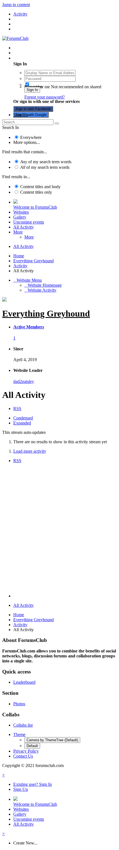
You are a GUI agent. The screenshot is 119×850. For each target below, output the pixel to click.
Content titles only (36, 192)
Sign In (32, 90)
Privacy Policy (26, 751)
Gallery (19, 217)
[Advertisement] (59, 529)
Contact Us (23, 756)
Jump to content (16, 4)
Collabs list (23, 725)
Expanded (22, 423)
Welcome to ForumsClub (35, 207)
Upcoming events (28, 222)
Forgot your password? (44, 97)
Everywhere (31, 137)
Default (32, 746)
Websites (21, 212)
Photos (19, 703)
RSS (17, 408)
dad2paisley (23, 381)
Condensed (23, 418)
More (18, 232)
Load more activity (29, 451)
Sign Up (20, 114)
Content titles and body (40, 186)
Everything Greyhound (46, 313)
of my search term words (45, 161)
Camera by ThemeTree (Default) (52, 740)
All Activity (23, 227)
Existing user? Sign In (33, 58)
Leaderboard (24, 682)
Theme (19, 734)
